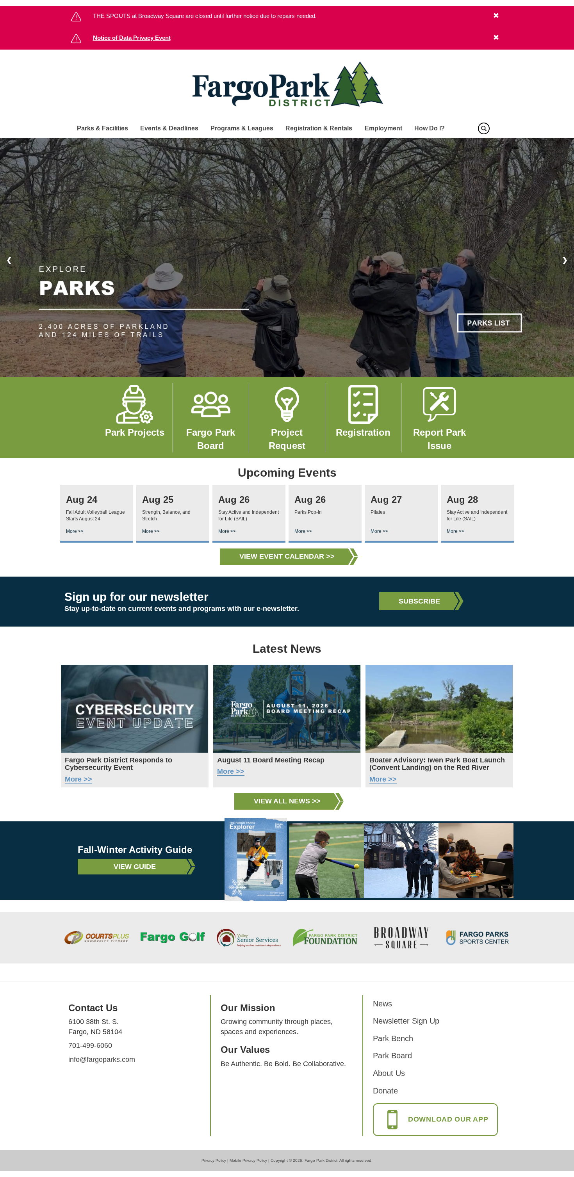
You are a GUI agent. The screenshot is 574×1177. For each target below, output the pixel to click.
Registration (363, 432)
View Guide (135, 867)
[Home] (287, 84)
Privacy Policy (213, 1160)
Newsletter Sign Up (406, 1021)
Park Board (392, 1055)
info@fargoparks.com (101, 1059)
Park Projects (134, 432)
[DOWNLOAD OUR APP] (435, 1127)
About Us (389, 1073)
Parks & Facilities (102, 128)
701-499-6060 (90, 1045)
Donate (385, 1090)
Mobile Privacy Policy (248, 1160)
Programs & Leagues (241, 128)
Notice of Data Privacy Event (132, 37)
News (382, 1003)
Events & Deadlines (169, 128)
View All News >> (287, 801)
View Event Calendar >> (287, 556)
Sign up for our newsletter (136, 596)
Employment (383, 128)
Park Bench (393, 1038)
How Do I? (429, 128)
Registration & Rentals (318, 128)
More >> (75, 531)
